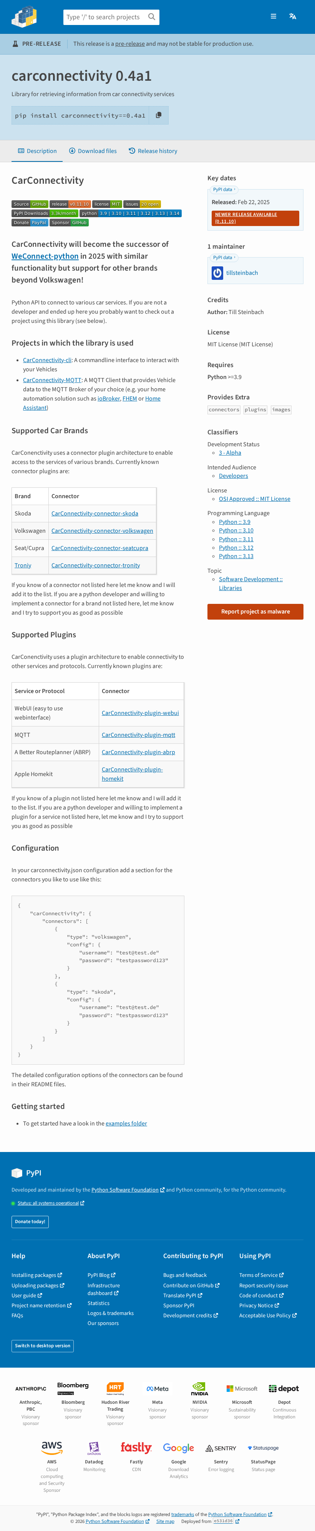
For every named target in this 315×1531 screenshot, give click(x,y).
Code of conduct (258, 1296)
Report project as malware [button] (255, 611)
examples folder (126, 1123)
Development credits (187, 1316)
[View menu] (273, 16)
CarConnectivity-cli (47, 360)
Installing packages (34, 1275)
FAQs (17, 1316)
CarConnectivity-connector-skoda (94, 513)
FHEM (130, 398)
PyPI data (222, 189)
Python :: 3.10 (236, 530)
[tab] (37, 151)
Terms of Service (258, 1275)
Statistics (98, 1303)
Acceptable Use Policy (265, 1316)
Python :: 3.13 (236, 556)
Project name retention (39, 1306)
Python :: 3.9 (234, 522)
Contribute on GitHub (188, 1286)
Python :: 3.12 (236, 548)
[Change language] (293, 16)
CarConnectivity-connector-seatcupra (99, 548)
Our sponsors (103, 1323)
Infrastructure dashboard (104, 1289)
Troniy (23, 565)
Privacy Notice (256, 1306)
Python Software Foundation (125, 1190)
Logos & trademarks (111, 1313)
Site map (165, 1521)
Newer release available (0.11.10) (246, 218)
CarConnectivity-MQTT (52, 380)
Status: (48, 1203)
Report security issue (263, 1286)
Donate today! (30, 1221)
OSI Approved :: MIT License (254, 499)
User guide (24, 1296)
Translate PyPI (179, 1296)
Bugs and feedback (185, 1275)
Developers (233, 476)
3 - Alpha (230, 453)
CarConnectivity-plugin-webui (140, 713)
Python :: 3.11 (236, 539)
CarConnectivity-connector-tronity (95, 565)
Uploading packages (35, 1286)
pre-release (130, 44)
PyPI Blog (98, 1275)
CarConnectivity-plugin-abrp (138, 752)
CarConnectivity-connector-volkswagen (102, 531)
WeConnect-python (45, 256)
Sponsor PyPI (178, 1306)
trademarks (182, 1514)
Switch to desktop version (42, 1345)
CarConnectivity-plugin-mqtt (138, 735)
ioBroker (109, 398)
